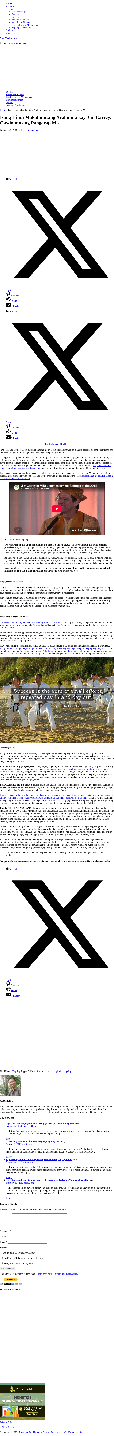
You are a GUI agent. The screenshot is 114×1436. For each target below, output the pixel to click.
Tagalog (16, 1071)
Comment (5, 1231)
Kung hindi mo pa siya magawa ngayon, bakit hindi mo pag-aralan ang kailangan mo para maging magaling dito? (53, 648)
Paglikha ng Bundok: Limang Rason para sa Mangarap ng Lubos (39, 1159)
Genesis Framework (52, 1432)
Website (3, 1247)
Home (3, 110)
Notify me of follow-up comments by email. (24, 1258)
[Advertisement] (57, 67)
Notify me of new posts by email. (19, 1263)
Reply (9, 1138)
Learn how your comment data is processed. (57, 1274)
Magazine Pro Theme (29, 1432)
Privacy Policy (7, 1422)
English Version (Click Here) (57, 444)
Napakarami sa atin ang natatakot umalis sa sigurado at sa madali (30, 622)
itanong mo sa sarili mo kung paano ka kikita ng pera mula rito (79, 769)
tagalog (67, 1071)
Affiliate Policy (7, 1427)
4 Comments (34, 130)
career (49, 1071)
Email (3, 1242)
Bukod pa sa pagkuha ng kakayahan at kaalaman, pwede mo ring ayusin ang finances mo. (42, 795)
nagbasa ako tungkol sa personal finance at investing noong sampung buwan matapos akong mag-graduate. (56, 796)
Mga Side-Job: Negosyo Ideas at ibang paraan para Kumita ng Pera (40, 1123)
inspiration (58, 1071)
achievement (40, 1071)
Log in (79, 1432)
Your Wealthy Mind (9, 38)
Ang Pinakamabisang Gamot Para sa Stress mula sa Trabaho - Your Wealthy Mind (47, 1180)
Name (3, 1236)
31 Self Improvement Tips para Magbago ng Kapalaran (34, 1141)
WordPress (69, 1432)
